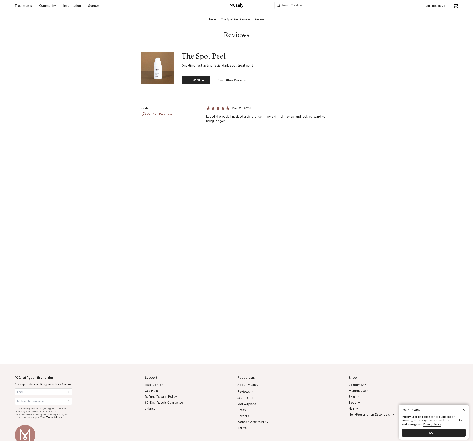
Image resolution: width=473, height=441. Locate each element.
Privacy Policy (432, 424)
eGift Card (245, 398)
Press (241, 410)
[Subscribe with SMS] (68, 401)
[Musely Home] (236, 5)
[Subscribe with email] (68, 391)
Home (213, 19)
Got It (434, 432)
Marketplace (246, 404)
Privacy (60, 417)
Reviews (243, 391)
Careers (243, 416)
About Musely (247, 385)
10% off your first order (34, 378)
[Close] (464, 410)
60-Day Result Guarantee (164, 402)
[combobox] (302, 5)
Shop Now (196, 80)
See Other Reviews (232, 80)
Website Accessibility (252, 422)
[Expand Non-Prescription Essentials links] (393, 414)
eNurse (150, 408)
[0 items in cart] (456, 5)
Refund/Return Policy (161, 396)
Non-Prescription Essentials (369, 414)
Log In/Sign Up (435, 5)
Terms (50, 417)
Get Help (151, 391)
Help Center (154, 385)
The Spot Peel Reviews (235, 19)
